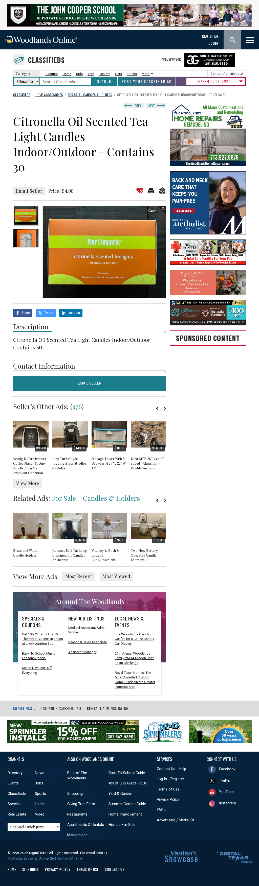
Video (40, 814)
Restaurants (77, 814)
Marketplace (77, 835)
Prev (138, 105)
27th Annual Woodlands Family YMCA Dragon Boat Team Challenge (134, 658)
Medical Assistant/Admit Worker (87, 630)
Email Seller (29, 191)
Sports (40, 793)
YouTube (226, 791)
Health (40, 804)
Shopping (75, 793)
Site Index (30, 869)
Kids (79, 74)
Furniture (51, 74)
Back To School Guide (127, 773)
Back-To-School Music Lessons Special (38, 656)
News (39, 773)
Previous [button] (157, 408)
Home (66, 74)
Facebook (227, 769)
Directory (15, 773)
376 (77, 406)
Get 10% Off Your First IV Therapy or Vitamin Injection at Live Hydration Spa (42, 638)
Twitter (225, 780)
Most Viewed (116, 576)
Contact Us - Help (171, 769)
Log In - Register (170, 779)
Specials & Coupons (33, 621)
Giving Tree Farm (81, 804)
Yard (91, 74)
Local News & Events (129, 621)
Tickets (104, 74)
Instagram (227, 803)
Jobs (39, 783)
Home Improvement (125, 814)
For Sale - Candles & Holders (96, 497)
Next (151, 105)
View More (27, 483)
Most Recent (78, 576)
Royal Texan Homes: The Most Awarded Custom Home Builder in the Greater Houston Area (135, 680)
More (146, 74)
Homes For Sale (122, 824)
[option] (26, 215)
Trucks (132, 74)
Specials (14, 804)
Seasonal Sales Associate (87, 642)
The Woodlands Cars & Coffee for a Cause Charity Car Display (134, 638)
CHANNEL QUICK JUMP (212, 81)
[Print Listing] (151, 190)
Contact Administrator (227, 74)
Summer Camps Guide (127, 804)
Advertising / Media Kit (175, 820)
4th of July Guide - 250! (128, 783)
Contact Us (115, 869)
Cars (118, 74)
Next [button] (164, 408)
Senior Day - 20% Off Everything (37, 670)
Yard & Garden (120, 793)
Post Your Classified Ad (147, 81)
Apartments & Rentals (85, 824)
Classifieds (46, 60)
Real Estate (17, 814)
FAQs (161, 809)
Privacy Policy (168, 799)
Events (13, 783)
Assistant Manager (82, 652)
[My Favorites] (139, 190)
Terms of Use (168, 789)
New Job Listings (86, 618)
